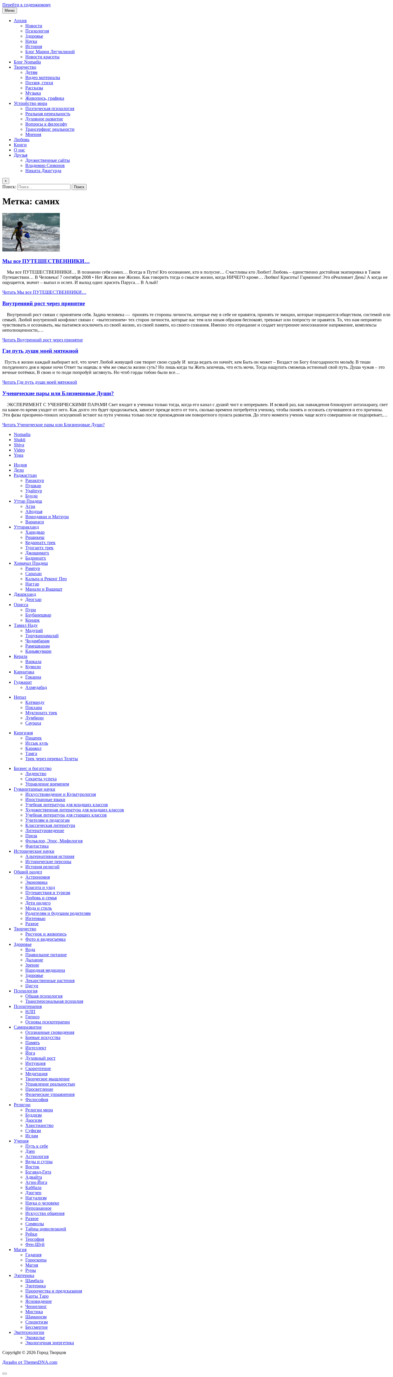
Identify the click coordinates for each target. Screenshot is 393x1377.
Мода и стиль (38, 908)
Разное (32, 923)
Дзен (30, 1151)
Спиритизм (36, 1322)
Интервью (35, 918)
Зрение (32, 965)
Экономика (36, 882)
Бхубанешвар (38, 614)
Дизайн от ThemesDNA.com (29, 1362)
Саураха (33, 723)
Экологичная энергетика (49, 1342)
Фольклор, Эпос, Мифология (54, 840)
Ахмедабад (36, 687)
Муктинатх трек (41, 712)
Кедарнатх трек (40, 542)
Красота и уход (40, 887)
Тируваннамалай (42, 635)
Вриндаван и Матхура (47, 516)
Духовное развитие (44, 118)
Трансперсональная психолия (54, 1001)
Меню (10, 10)
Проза (31, 835)
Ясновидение (38, 1301)
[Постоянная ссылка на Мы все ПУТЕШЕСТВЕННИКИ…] (31, 249)
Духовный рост (40, 1058)
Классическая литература (50, 825)
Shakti (19, 439)
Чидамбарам (37, 640)
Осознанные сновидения (49, 1032)
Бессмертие (36, 1327)
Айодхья (33, 511)
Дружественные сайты (47, 160)
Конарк (32, 620)
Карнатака (24, 671)
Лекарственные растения (50, 980)
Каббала (33, 1187)
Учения (21, 1140)
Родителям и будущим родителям (58, 913)
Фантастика (37, 846)
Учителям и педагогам (47, 820)
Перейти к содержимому (26, 4)
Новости (33, 25)
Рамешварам (37, 646)
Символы (34, 1223)
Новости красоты (42, 56)
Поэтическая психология (49, 108)
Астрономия (37, 877)
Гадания (33, 1254)
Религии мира (39, 1109)
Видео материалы (42, 77)
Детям (31, 72)
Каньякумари (38, 651)
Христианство (39, 1125)
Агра (30, 506)
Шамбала (34, 1280)
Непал (20, 697)
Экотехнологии (29, 1332)
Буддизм (33, 1115)
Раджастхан (25, 475)
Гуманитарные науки (34, 789)
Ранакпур (34, 480)
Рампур (32, 568)
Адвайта (33, 1177)
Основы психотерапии (47, 1021)
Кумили (33, 666)
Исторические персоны (48, 861)
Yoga (18, 455)
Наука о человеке (42, 1203)
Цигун (31, 985)
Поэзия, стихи (39, 82)
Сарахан (33, 573)
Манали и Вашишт (43, 589)
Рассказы (34, 87)
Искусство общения (44, 1213)
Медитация (36, 1073)
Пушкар (33, 485)
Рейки (31, 1234)
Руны (30, 1270)
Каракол (33, 748)
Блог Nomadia (27, 61)
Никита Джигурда (43, 170)
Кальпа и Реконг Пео (46, 578)
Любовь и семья (41, 897)
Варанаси (34, 521)
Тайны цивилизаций (45, 1228)
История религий (42, 866)
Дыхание (34, 959)
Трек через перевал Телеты (51, 758)
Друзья (20, 155)
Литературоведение (44, 830)
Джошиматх (37, 552)
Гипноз (32, 1016)
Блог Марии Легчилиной (50, 51)
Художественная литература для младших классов (74, 809)
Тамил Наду (26, 625)
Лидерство (35, 773)
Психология (37, 30)
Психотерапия (28, 1006)
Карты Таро (37, 1296)
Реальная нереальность (47, 113)
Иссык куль (36, 743)
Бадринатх (35, 558)
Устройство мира (30, 103)
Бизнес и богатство (32, 768)
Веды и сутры (39, 1161)
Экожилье (35, 1337)
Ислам (31, 1135)
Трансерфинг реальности (50, 129)
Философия (36, 1099)
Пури (30, 609)
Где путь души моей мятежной (40, 351)
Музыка (33, 93)
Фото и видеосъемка (45, 939)
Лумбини (34, 717)
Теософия (34, 1239)
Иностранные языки (45, 799)
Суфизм (33, 1130)
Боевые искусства (42, 1037)
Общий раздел (28, 871)
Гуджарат (23, 682)
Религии (22, 1104)
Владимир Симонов (45, 165)
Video (19, 450)
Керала (20, 656)
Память (32, 1042)
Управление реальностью (50, 1084)
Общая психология (43, 996)
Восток (32, 1166)
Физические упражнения (50, 1094)
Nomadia (22, 434)
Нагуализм (36, 1197)
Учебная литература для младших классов (66, 804)
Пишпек (33, 737)
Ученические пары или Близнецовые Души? (58, 393)
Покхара (33, 707)
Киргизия (23, 732)
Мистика (34, 1311)
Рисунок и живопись (45, 934)
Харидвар (35, 532)
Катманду (35, 702)
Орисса (21, 604)
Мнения (33, 134)
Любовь (21, 139)
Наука (31, 41)
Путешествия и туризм (47, 892)
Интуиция (35, 1063)
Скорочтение (38, 1068)
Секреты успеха (41, 778)
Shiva (19, 444)
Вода (30, 949)
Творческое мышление (47, 1078)
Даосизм (33, 1120)
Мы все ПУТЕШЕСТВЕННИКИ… (46, 261)
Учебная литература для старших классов (66, 815)
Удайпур (33, 490)
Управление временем (47, 783)
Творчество (25, 67)
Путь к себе (36, 1146)
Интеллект (35, 1047)
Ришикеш (34, 537)
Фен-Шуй (35, 1244)
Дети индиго (38, 902)
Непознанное (38, 1208)
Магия (20, 1249)
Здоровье (34, 36)
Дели (19, 470)
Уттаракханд (26, 527)
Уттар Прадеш (28, 501)
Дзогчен (33, 1192)
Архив (20, 20)
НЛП (30, 1011)
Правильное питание (46, 954)
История (33, 46)
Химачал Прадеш (31, 563)
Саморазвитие (28, 1027)
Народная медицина (45, 970)
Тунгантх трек (39, 547)
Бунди (31, 495)
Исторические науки (34, 851)
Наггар (32, 583)
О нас (19, 149)
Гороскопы (36, 1259)
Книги (20, 144)
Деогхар (33, 599)
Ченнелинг (36, 1306)
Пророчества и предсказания (53, 1290)
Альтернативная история (49, 856)
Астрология (37, 1156)
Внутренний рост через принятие (43, 303)
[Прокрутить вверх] (4, 1373)
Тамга (31, 753)
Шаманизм (36, 1316)
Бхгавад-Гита (38, 1171)
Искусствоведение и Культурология (60, 794)
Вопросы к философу (46, 124)
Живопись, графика (44, 98)
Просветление (39, 1089)
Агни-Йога (36, 1182)
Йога (30, 1052)
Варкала (33, 661)
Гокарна (33, 677)
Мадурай (34, 630)
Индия (20, 464)
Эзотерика (24, 1275)
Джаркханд (25, 594)
